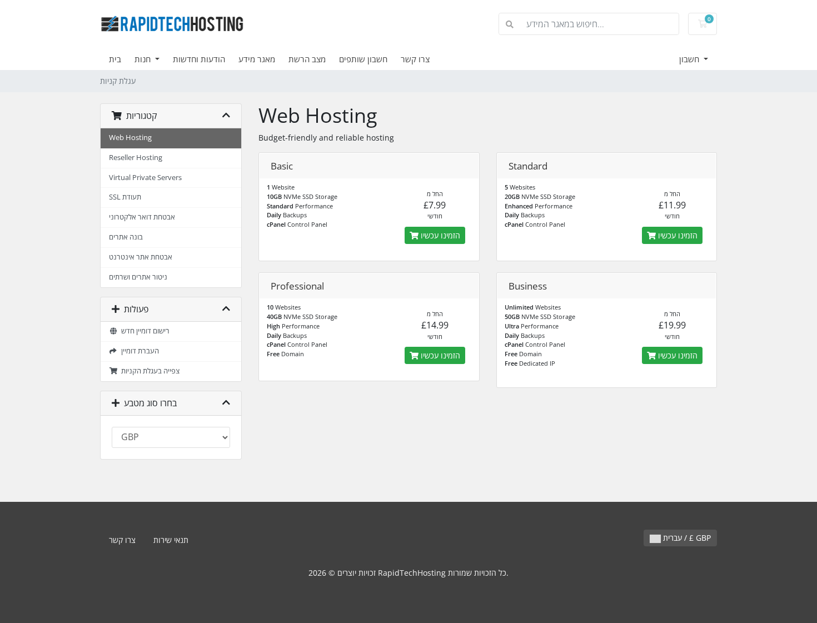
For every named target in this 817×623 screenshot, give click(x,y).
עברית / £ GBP (686, 537)
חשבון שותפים (363, 58)
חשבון (690, 58)
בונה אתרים (126, 237)
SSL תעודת (125, 197)
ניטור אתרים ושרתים (138, 277)
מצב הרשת (307, 58)
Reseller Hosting (135, 157)
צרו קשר (415, 58)
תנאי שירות (170, 540)
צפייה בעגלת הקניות (149, 371)
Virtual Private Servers (145, 177)
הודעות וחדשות (199, 58)
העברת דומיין (138, 351)
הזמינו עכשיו (439, 235)
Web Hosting (130, 137)
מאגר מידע (256, 58)
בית (115, 58)
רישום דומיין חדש (144, 331)
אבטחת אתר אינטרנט (140, 257)
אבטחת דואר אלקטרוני (142, 217)
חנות (143, 58)
